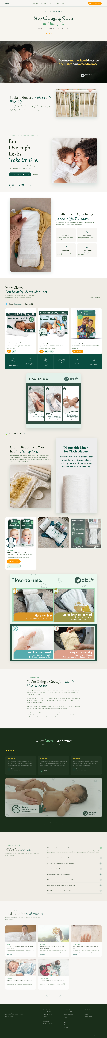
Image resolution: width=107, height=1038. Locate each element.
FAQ (58, 3)
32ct (9, 351)
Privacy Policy (92, 1035)
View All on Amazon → (96, 297)
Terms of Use (99, 1035)
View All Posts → (53, 994)
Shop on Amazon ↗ (94, 3)
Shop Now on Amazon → (53, 34)
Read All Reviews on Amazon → (53, 822)
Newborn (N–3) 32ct (47, 1012)
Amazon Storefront (88, 1016)
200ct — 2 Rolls (13, 561)
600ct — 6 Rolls (13, 566)
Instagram (86, 1012)
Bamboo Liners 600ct (68, 1014)
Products (35, 3)
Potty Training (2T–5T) (47, 1024)
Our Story (44, 3)
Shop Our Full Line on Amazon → (20, 174)
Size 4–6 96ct (46, 1021)
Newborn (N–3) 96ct (47, 1014)
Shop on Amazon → (77, 351)
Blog (63, 3)
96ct (14, 351)
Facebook (86, 1014)
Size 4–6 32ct (46, 1016)
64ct (46, 351)
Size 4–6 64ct (46, 1019)
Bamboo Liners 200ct (68, 1012)
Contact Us (66, 1027)
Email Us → (7, 858)
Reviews (52, 3)
